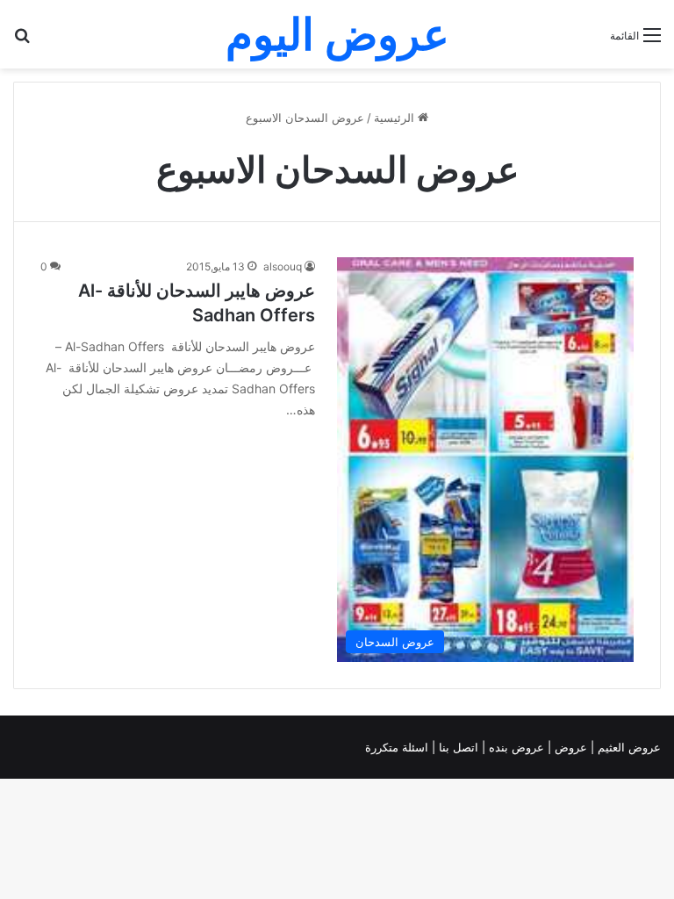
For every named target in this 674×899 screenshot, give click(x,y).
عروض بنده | (515, 747)
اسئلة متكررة (398, 747)
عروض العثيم (627, 747)
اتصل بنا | (457, 747)
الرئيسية (396, 118)
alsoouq (282, 266)
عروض (571, 747)
